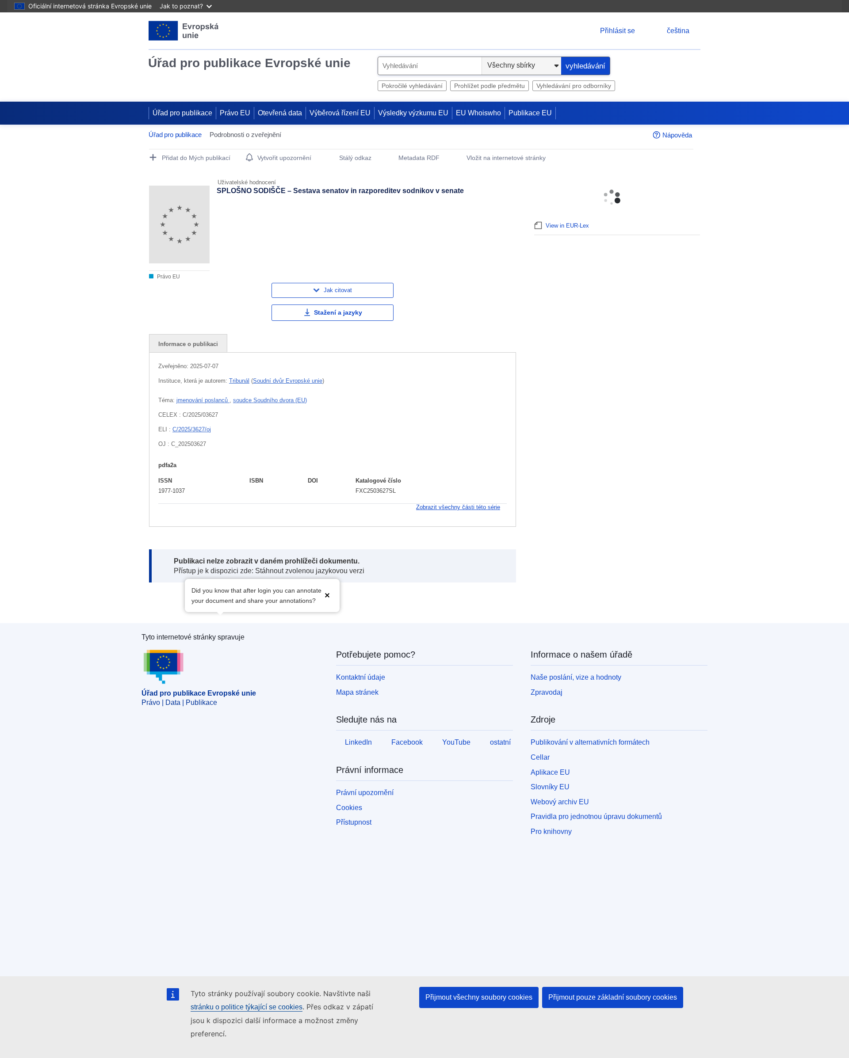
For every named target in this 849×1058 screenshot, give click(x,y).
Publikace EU (530, 113)
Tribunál (239, 380)
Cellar (540, 757)
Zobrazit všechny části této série (458, 507)
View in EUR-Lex (567, 225)
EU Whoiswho (478, 113)
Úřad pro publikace (182, 113)
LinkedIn (358, 742)
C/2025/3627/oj (191, 429)
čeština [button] (678, 30)
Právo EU (235, 113)
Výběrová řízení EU (340, 113)
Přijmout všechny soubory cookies (478, 997)
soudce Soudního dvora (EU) (270, 400)
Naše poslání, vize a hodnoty (576, 677)
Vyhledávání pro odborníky (573, 85)
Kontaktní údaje (360, 677)
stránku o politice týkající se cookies (246, 1007)
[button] (327, 595)
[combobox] (430, 66)
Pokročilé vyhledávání (412, 85)
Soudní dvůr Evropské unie (287, 380)
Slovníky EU (550, 787)
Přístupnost (353, 822)
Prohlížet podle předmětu (489, 85)
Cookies (349, 807)
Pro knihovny (551, 831)
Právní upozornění (365, 792)
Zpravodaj (546, 692)
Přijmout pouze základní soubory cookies (612, 997)
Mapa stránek (357, 692)
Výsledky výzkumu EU (413, 113)
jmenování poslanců (202, 400)
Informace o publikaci (188, 344)
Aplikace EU (550, 772)
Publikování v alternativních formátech (590, 742)
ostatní (500, 742)
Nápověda (677, 135)
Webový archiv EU (560, 802)
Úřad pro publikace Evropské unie (249, 63)
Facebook (407, 742)
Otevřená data (280, 113)
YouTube (456, 742)
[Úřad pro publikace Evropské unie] (184, 31)
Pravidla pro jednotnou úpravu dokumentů (596, 816)
